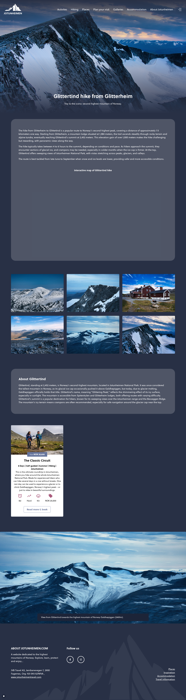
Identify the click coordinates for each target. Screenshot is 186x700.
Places (85, 9)
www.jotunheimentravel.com (26, 677)
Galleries (118, 9)
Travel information (165, 679)
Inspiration (169, 672)
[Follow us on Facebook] (70, 659)
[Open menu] (179, 9)
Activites (62, 9)
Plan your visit (101, 9)
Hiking (74, 9)
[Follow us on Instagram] (80, 659)
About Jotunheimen (161, 9)
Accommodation (136, 9)
